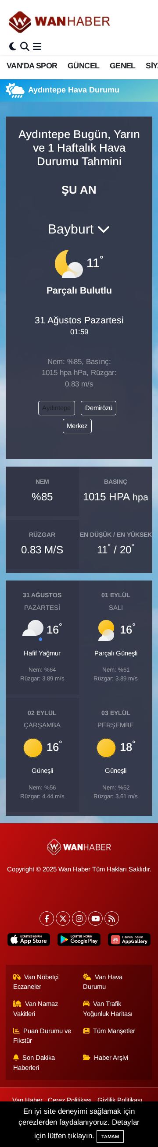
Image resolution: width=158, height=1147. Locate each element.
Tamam (110, 1136)
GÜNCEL (83, 65)
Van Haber (27, 1100)
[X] (63, 918)
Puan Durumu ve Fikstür (42, 1035)
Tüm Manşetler (114, 1030)
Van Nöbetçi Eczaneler (36, 982)
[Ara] (24, 47)
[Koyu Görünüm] (12, 47)
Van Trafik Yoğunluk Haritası (108, 1008)
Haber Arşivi (111, 1057)
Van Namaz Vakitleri (35, 1008)
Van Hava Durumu (103, 982)
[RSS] (111, 918)
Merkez (77, 425)
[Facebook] (47, 918)
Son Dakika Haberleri (34, 1062)
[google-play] (79, 941)
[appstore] (29, 941)
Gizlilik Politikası (119, 1100)
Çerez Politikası (70, 1100)
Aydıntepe (56, 407)
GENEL (123, 65)
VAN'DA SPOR (32, 65)
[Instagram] (79, 918)
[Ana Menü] (37, 47)
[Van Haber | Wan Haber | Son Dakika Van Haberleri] (60, 22)
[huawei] (129, 941)
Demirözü (98, 407)
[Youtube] (95, 918)
